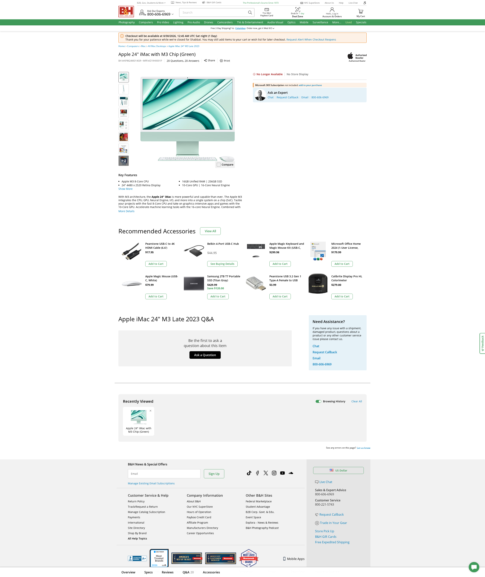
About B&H (194, 501)
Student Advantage (258, 506)
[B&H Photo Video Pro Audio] (127, 11)
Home (121, 46)
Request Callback (331, 514)
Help (341, 2)
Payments (134, 517)
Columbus (240, 28)
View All (210, 231)
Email (134, 473)
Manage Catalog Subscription (146, 512)
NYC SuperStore (312, 2)
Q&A (188, 572)
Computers (133, 46)
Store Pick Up (324, 531)
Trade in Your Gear (333, 523)
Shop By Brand (137, 533)
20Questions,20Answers (183, 61)
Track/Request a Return (143, 506)
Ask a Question (205, 355)
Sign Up (214, 474)
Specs (148, 572)
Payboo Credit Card (199, 517)
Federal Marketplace (259, 501)
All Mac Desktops (157, 46)
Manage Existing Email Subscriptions (151, 483)
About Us (329, 2)
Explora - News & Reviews (262, 522)
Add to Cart (156, 264)
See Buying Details (222, 264)
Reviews (168, 572)
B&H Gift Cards (325, 537)
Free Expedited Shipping (332, 542)
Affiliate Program (197, 522)
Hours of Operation (199, 512)
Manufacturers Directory (202, 528)
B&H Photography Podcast (262, 528)
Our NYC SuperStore (200, 506)
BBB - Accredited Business (137, 558)
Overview (128, 572)
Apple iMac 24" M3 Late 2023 (183, 46)
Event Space (253, 517)
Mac (143, 46)
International (136, 522)
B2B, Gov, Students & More (150, 2)
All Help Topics (137, 538)
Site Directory (136, 528)
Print (227, 61)
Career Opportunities (200, 533)
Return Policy (136, 501)
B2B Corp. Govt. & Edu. (260, 512)
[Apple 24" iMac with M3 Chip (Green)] (187, 119)
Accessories (211, 572)
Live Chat (353, 2)
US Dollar (341, 470)
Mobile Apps (296, 559)
